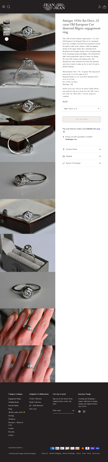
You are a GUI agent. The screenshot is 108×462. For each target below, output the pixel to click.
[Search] (8, 7)
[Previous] (6, 17)
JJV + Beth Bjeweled (36, 405)
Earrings (11, 415)
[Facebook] (79, 411)
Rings (10, 409)
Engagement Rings (14, 398)
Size (65, 109)
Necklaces (11, 419)
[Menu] (3, 6)
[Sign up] (73, 411)
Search (89, 453)
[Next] (6, 39)
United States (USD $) (14, 448)
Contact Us (44, 453)
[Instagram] (84, 411)
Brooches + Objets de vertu (15, 424)
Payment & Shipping (55, 453)
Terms (84, 453)
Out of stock (81, 119)
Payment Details (71, 149)
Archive (11, 435)
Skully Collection (35, 402)
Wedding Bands (13, 402)
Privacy (78, 453)
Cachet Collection (35, 398)
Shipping (69, 156)
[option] (6, 22)
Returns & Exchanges (73, 163)
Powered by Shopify (30, 453)
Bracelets (11, 431)
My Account (96, 453)
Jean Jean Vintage (18, 453)
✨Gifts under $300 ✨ (16, 412)
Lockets (11, 428)
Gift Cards (32, 409)
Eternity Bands (13, 405)
